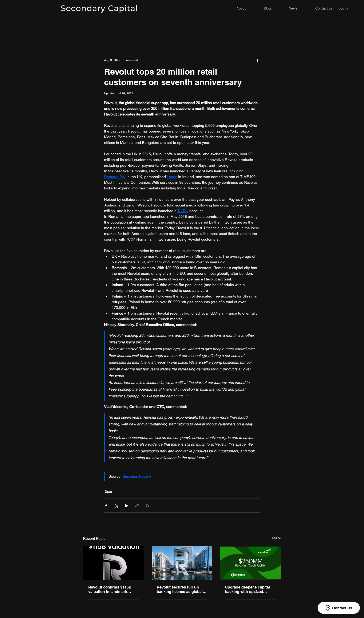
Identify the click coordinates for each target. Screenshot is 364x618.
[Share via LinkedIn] (127, 506)
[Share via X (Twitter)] (116, 506)
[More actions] (257, 60)
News (108, 491)
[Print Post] (147, 506)
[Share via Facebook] (106, 506)
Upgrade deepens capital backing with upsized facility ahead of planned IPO (247, 589)
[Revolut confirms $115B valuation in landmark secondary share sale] (113, 563)
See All (276, 537)
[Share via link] (137, 506)
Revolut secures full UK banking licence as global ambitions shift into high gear (180, 589)
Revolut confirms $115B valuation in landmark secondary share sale (109, 589)
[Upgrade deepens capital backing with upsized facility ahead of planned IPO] (250, 563)
